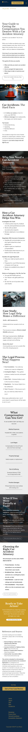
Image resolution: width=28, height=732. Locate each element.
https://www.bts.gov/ (9, 652)
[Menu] (26, 3)
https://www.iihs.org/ (13, 648)
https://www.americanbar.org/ (11, 655)
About (10, 700)
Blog (10, 704)
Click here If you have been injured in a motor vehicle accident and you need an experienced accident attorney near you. (13, 55)
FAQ (10, 702)
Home (10, 698)
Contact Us (12, 706)
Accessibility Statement (15, 718)
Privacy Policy (12, 714)
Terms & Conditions (13, 716)
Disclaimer (11, 712)
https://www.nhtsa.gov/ (10, 645)
